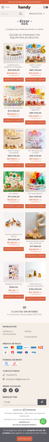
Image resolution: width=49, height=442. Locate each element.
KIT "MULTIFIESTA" (35, 194)
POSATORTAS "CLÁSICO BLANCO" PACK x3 (35, 285)
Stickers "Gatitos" (13, 284)
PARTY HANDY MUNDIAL (35, 66)
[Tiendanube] (24, 411)
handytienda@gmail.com (18, 379)
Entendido (24, 439)
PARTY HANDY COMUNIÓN (14, 152)
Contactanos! (30, 337)
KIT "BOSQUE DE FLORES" (35, 152)
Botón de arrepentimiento (24, 425)
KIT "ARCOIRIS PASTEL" (13, 108)
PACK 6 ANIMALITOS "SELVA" (13, 235)
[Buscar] (20, 14)
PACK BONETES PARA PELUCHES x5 (35, 242)
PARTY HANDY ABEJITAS (35, 109)
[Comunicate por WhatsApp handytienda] (43, 421)
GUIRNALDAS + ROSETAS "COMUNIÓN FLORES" (13, 66)
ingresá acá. (24, 422)
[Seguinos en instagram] (5, 390)
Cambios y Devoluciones (9, 332)
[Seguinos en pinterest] (17, 390)
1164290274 (11, 375)
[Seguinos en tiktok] (11, 390)
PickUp (27, 331)
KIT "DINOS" (14, 194)
